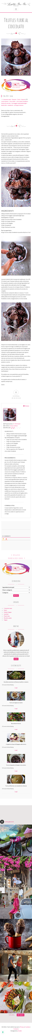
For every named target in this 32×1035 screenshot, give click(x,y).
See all (16, 595)
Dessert (14, 99)
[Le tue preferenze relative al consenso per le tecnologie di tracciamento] (2, 1032)
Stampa (27, 406)
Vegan (5, 620)
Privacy (22, 1027)
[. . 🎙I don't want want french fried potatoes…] (16, 966)
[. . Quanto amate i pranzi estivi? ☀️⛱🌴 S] (16, 997)
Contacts (16, 1029)
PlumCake (7, 616)
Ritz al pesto (16, 555)
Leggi (16, 687)
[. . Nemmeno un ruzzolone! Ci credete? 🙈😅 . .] (16, 840)
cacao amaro (4, 101)
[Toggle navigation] (16, 9)
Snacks (23, 99)
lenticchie (4, 105)
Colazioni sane (7, 99)
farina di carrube (6, 103)
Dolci (18, 99)
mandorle (10, 105)
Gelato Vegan (7, 612)
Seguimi (21, 1014)
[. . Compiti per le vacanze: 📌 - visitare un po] (16, 903)
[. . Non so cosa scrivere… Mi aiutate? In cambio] (16, 934)
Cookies (27, 1027)
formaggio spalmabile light (19, 103)
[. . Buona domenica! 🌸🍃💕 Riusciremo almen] (16, 871)
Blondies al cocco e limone (15, 558)
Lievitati (6, 614)
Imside (20, 1031)
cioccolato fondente (22, 101)
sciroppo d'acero (18, 105)
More (16, 659)
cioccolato (12, 101)
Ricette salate (8, 618)
